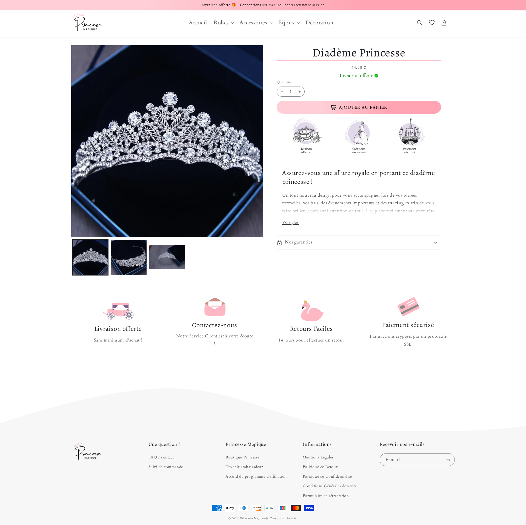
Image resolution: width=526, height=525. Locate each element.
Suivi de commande (165, 466)
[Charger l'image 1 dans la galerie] (90, 257)
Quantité (284, 82)
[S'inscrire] (448, 459)
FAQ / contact (161, 457)
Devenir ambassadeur (244, 466)
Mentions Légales (318, 457)
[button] (223, 23)
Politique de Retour (320, 466)
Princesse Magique (252, 518)
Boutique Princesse (242, 457)
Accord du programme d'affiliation (256, 476)
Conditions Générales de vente (330, 486)
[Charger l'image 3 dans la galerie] (167, 257)
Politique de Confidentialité (327, 476)
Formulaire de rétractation (326, 495)
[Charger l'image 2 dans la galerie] (129, 257)
